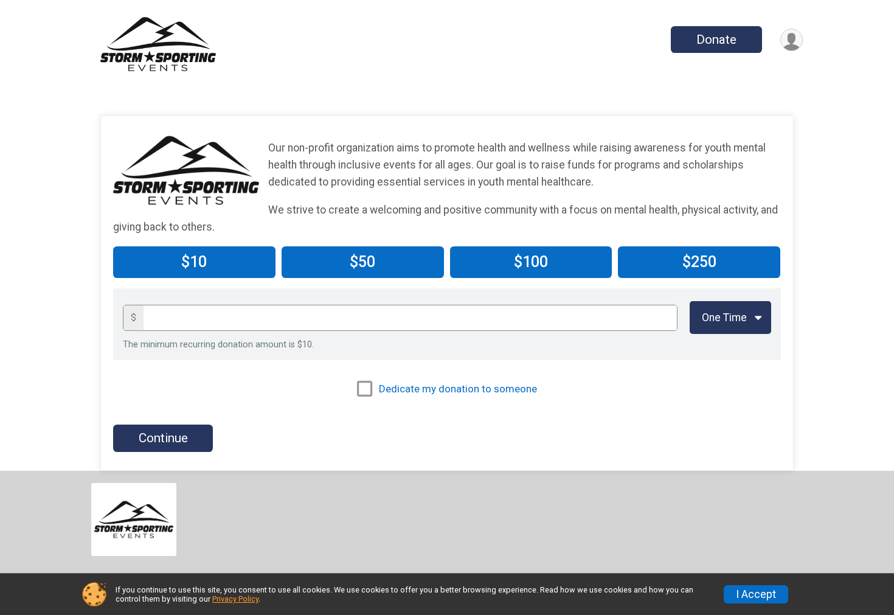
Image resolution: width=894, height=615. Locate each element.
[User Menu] (791, 40)
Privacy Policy (235, 598)
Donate (716, 39)
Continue (163, 438)
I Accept (756, 594)
